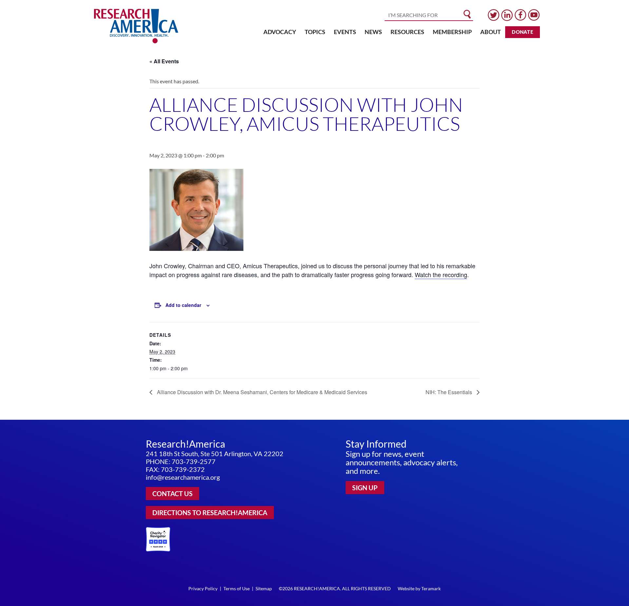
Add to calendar (183, 305)
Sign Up (365, 488)
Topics (315, 31)
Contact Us (172, 493)
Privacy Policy (203, 588)
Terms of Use (236, 588)
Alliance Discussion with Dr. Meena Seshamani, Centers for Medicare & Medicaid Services (261, 392)
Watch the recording (441, 274)
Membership (452, 31)
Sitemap (264, 588)
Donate (522, 32)
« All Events (164, 61)
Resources (407, 31)
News (373, 31)
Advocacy (279, 31)
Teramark (431, 588)
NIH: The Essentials (449, 392)
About (490, 31)
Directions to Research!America (209, 512)
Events (345, 31)
